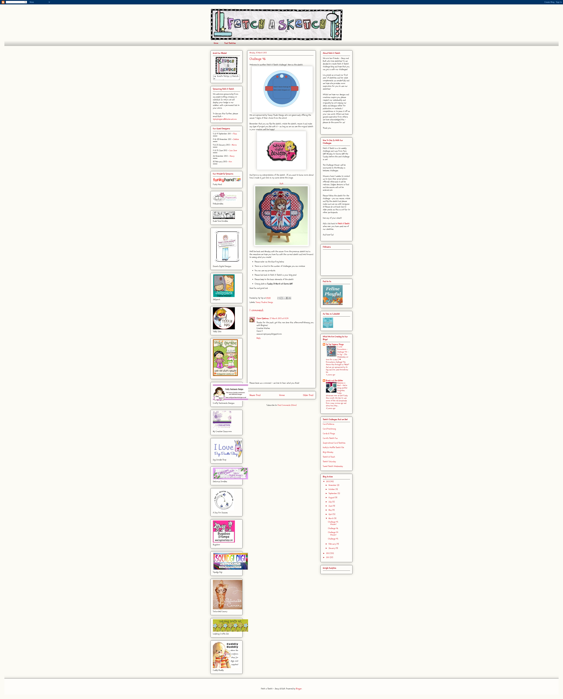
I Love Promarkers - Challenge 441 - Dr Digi (343, 350)
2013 (328, 481)
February (333, 543)
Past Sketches (230, 43)
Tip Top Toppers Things (335, 344)
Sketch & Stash (329, 456)
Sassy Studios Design (264, 302)
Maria (234, 144)
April (331, 514)
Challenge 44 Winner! (333, 533)
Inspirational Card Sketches (334, 442)
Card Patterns (328, 424)
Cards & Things (329, 433)
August (332, 497)
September (333, 493)
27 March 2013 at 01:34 (279, 318)
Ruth (281, 183)
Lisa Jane (233, 150)
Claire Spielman (263, 318)
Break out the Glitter (334, 380)
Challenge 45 (333, 538)
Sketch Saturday (329, 461)
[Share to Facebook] (287, 298)
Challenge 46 (333, 528)
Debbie (236, 139)
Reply (259, 338)
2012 (328, 553)
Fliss (235, 133)
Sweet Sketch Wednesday (333, 466)
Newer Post (255, 395)
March (331, 518)
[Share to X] (284, 298)
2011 (328, 557)
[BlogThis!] (281, 298)
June (331, 505)
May (330, 510)
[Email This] (278, 298)
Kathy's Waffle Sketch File (333, 447)
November (333, 485)
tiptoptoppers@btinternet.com (225, 119)
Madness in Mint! (341, 384)
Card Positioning (329, 428)
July (330, 501)
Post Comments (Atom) (287, 405)
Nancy (232, 156)
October (332, 489)
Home (216, 43)
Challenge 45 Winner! (333, 523)
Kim (230, 161)
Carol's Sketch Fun (330, 438)
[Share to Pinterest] (289, 298)
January (332, 548)
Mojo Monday (328, 452)
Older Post (308, 395)
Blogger (299, 688)
